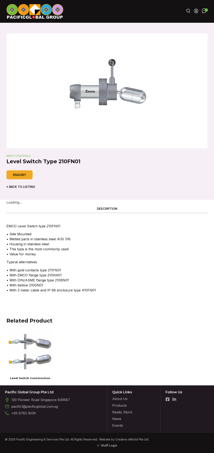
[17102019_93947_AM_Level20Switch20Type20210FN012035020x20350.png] (107, 90)
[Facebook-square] (168, 399)
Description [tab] (107, 208)
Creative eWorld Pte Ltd (132, 439)
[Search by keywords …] (188, 11)
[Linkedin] (174, 399)
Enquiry (19, 175)
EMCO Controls (18, 155)
